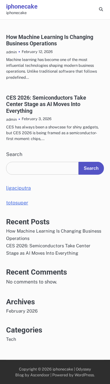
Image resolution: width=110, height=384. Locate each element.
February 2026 (22, 311)
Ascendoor (40, 375)
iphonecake (22, 6)
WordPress (84, 375)
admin (11, 52)
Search (14, 154)
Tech (11, 339)
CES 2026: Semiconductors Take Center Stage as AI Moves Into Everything (46, 104)
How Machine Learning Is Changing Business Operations (49, 40)
